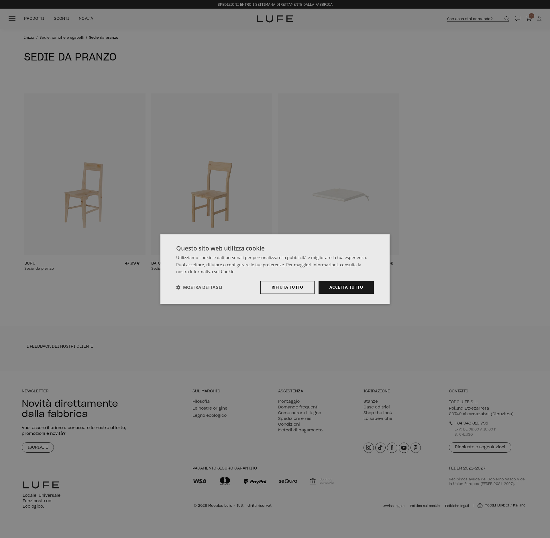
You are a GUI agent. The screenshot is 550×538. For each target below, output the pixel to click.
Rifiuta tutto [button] (287, 287)
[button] (199, 287)
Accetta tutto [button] (346, 287)
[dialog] (275, 269)
